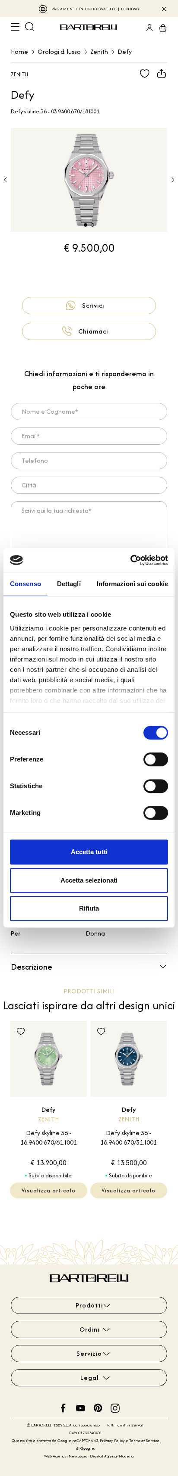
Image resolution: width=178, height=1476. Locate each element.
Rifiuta (89, 908)
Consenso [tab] (25, 583)
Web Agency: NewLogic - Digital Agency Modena (89, 1456)
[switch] (155, 759)
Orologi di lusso (59, 51)
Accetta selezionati (89, 880)
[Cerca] (29, 27)
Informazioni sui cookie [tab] (132, 583)
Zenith (99, 51)
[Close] (163, 8)
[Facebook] (63, 1407)
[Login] (146, 28)
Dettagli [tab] (69, 583)
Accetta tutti (89, 851)
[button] (172, 180)
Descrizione (31, 967)
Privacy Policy (112, 1440)
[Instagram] (115, 1407)
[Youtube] (80, 1407)
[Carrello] (160, 28)
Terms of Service (144, 1440)
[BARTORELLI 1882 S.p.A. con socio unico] (89, 27)
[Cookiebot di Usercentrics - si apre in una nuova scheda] (130, 560)
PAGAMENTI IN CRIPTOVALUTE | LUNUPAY (95, 9)
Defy (125, 51)
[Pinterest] (97, 1407)
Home (19, 51)
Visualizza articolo (49, 1190)
